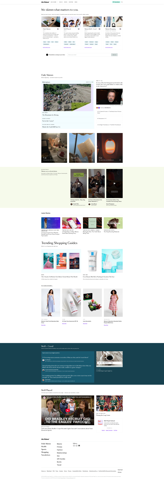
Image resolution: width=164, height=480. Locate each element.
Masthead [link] (49, 471)
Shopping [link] (44, 452)
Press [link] (57, 471)
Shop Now (43, 325)
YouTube (115, 430)
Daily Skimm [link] (46, 444)
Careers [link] (61, 471)
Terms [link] (65, 471)
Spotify (103, 430)
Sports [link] (43, 449)
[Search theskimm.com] (122, 2)
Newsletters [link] (45, 455)
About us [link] (43, 471)
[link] (45, 2)
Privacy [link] (69, 471)
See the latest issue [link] (46, 47)
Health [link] (43, 446)
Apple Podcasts (109, 430)
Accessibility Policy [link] (77, 471)
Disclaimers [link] (85, 471)
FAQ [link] (54, 471)
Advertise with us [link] (93, 471)
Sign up (114, 54)
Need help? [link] (120, 469)
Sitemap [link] (119, 472)
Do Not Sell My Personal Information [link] (107, 471)
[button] (50, 33)
